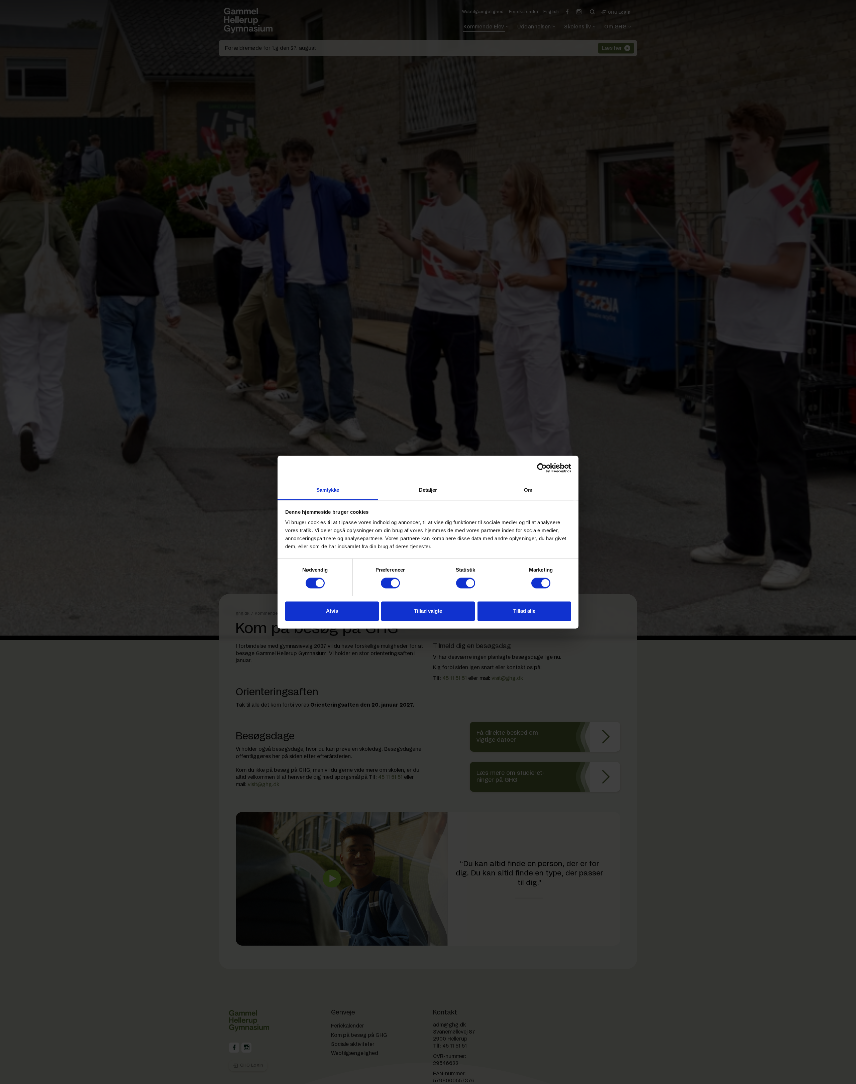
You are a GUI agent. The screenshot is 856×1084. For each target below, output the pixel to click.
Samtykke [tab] (327, 490)
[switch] (390, 583)
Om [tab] (528, 490)
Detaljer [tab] (428, 490)
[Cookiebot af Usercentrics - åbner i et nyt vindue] (542, 468)
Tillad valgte (428, 611)
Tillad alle (524, 611)
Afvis (332, 611)
